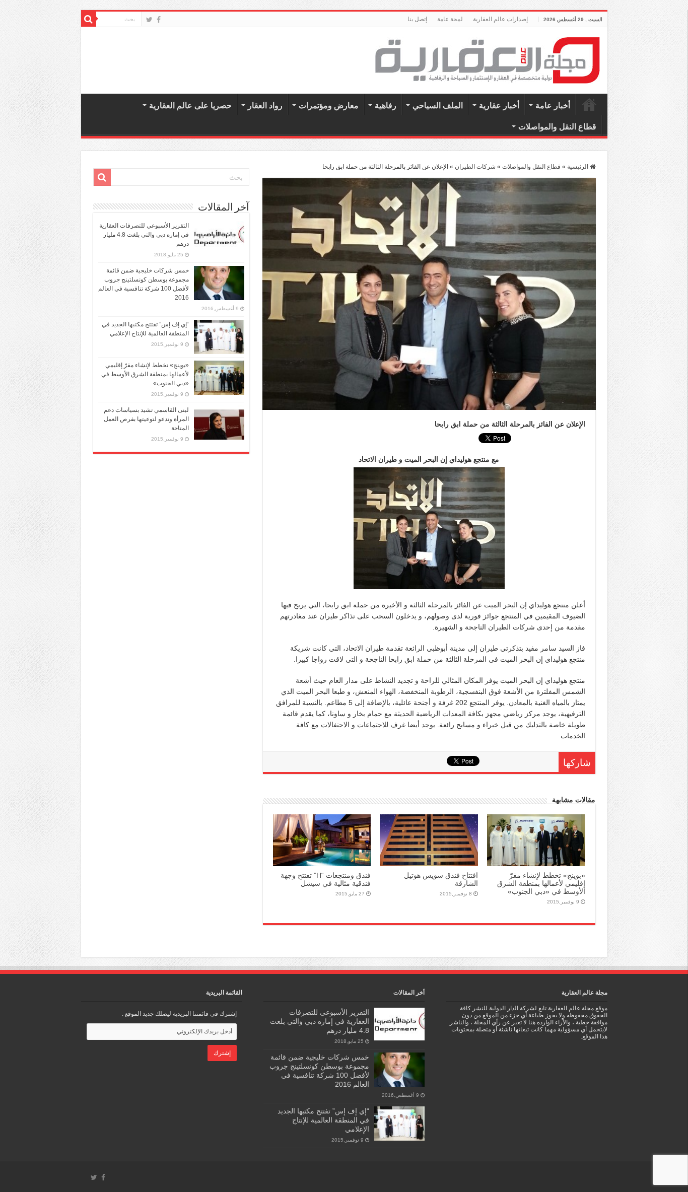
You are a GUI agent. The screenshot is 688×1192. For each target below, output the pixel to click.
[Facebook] (159, 20)
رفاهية (385, 105)
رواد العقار (265, 105)
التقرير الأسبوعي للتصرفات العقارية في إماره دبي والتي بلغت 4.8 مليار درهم (144, 234)
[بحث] (88, 19)
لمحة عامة (450, 19)
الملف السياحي (437, 105)
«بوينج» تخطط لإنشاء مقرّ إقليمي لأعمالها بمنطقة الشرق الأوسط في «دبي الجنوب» (541, 883)
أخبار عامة (552, 105)
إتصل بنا (417, 19)
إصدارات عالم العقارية (500, 19)
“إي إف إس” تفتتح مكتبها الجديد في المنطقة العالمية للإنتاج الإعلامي (323, 1120)
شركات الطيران (475, 166)
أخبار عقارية (499, 105)
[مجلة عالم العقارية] (487, 60)
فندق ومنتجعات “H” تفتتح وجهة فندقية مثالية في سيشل (326, 879)
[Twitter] (149, 20)
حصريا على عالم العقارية (190, 105)
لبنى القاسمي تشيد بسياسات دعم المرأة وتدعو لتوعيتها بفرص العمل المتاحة (146, 419)
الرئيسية (589, 104)
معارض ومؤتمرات (329, 105)
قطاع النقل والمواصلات (557, 126)
